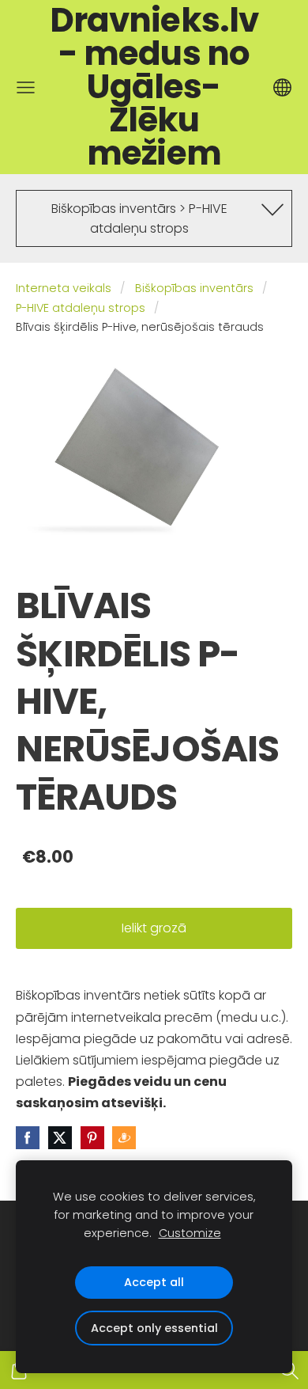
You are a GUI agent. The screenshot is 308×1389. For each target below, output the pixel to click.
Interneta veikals (63, 288)
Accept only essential (154, 1328)
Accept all (154, 1282)
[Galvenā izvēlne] (25, 87)
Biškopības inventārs (194, 288)
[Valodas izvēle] (282, 87)
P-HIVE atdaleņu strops (80, 308)
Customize (190, 1233)
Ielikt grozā (154, 928)
